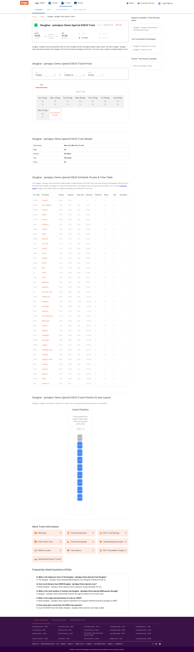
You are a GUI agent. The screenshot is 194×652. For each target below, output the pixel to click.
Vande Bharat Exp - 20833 (143, 638)
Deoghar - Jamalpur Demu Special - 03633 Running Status (145, 29)
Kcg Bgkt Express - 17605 (143, 626)
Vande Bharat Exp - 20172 (91, 626)
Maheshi (44, 326)
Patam (44, 379)
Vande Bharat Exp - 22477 (117, 626)
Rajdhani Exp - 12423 (116, 638)
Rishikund (45, 369)
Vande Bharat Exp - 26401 (117, 630)
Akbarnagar (45, 321)
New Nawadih (46, 205)
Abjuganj (45, 330)
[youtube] (160, 644)
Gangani (44, 345)
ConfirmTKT (119, 644)
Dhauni (44, 263)
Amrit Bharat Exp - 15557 (117, 633)
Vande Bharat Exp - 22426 (143, 630)
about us (35, 644)
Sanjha (44, 273)
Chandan (45, 210)
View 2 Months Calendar (55, 114)
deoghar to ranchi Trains (142, 50)
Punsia (44, 253)
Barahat (44, 248)
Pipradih (44, 258)
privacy (70, 644)
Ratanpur (45, 374)
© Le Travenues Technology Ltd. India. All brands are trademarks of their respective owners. (97, 649)
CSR (57, 644)
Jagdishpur (45, 282)
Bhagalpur (45, 301)
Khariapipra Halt (47, 350)
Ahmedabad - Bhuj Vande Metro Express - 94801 (93, 634)
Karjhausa (45, 224)
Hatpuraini (45, 287)
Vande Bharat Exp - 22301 (143, 633)
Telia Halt (45, 244)
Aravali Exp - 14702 (64, 638)
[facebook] (153, 644)
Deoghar (45, 200)
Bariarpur (45, 364)
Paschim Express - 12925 (65, 633)
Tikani (44, 277)
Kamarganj (45, 340)
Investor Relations (47, 644)
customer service (99, 644)
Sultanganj (45, 335)
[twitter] (156, 644)
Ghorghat (45, 354)
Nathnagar (45, 306)
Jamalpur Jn (45, 383)
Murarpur (45, 311)
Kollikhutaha (46, 297)
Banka (44, 234)
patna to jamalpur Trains (142, 66)
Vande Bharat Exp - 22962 (40, 626)
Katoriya (44, 219)
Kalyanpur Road (47, 359)
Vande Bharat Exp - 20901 (66, 626)
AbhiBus (110, 644)
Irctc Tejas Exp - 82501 (39, 630)
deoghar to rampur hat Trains (144, 46)
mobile (63, 644)
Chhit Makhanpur (47, 316)
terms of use (79, 644)
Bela (43, 268)
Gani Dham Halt (47, 292)
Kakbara (44, 229)
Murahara (45, 239)
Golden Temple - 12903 (39, 633)
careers (88, 644)
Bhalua (44, 215)
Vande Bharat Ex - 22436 (91, 638)
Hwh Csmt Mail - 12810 (65, 630)
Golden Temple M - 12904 (40, 638)
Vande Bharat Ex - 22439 (91, 630)
